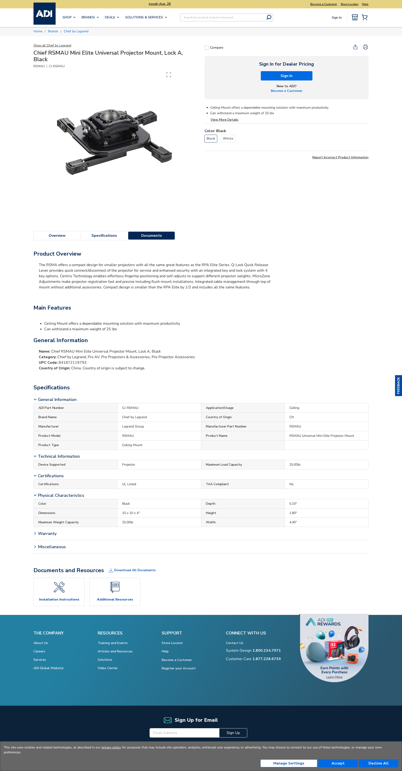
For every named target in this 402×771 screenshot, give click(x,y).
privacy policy (111, 747)
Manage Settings (288, 763)
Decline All (378, 763)
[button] (398, 385)
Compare (216, 47)
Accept (338, 763)
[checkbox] (206, 48)
